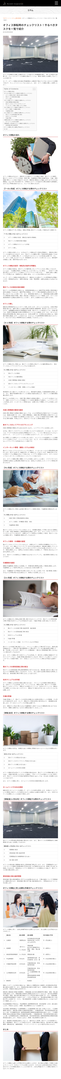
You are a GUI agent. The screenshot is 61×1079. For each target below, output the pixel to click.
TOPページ (6, 18)
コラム (13, 18)
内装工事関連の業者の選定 (12, 102)
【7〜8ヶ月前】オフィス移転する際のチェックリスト (18, 93)
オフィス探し (9, 98)
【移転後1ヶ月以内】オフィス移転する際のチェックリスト (19, 123)
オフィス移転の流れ (9, 91)
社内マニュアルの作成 (11, 116)
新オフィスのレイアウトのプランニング (15, 103)
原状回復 (18, 18)
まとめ (5, 129)
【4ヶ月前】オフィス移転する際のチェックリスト (17, 107)
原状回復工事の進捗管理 (12, 125)
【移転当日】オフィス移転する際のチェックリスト (17, 119)
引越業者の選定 (9, 111)
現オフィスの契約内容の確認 (13, 96)
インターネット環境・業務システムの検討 (16, 105)
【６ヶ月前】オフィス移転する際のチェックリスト (17, 100)
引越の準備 (8, 118)
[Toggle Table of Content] (33, 89)
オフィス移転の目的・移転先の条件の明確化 (17, 95)
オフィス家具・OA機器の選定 (13, 109)
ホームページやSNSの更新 (12, 121)
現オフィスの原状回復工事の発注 (14, 114)
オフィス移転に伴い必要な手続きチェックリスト (17, 127)
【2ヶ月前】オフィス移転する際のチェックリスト (17, 112)
